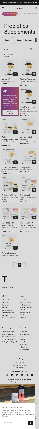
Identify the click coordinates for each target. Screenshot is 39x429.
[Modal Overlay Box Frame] (17, 406)
